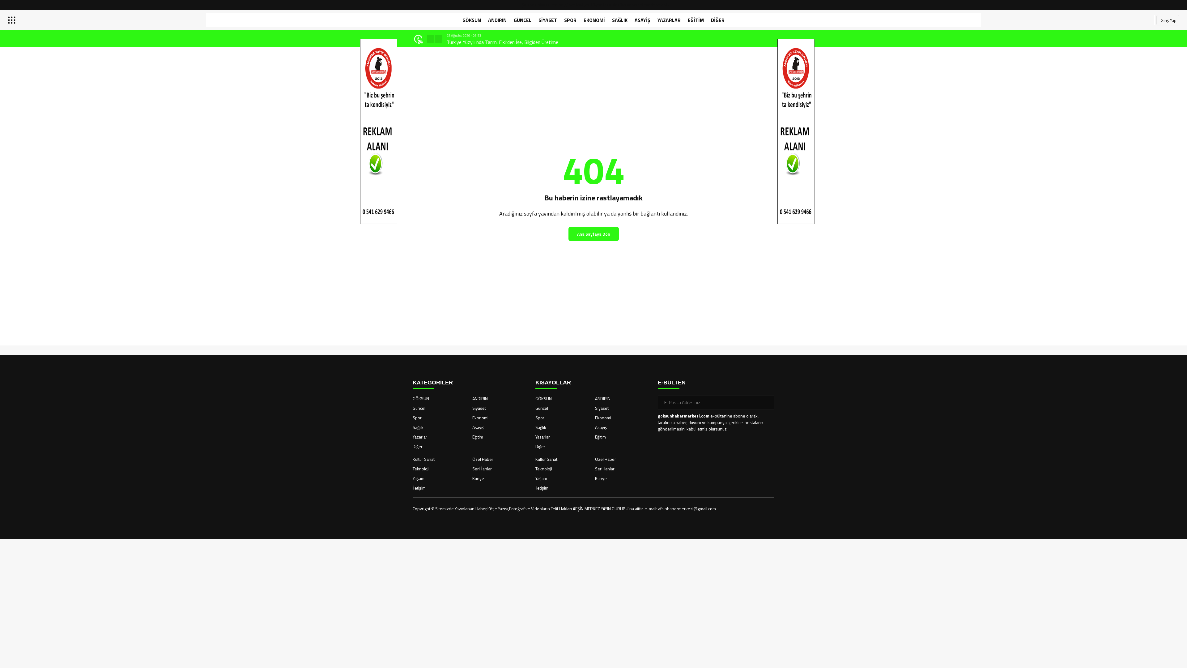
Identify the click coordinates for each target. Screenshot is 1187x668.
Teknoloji (421, 468)
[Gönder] (767, 402)
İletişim (419, 488)
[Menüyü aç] (12, 20)
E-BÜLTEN (672, 382)
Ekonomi (594, 20)
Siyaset (547, 20)
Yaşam (418, 478)
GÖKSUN (471, 20)
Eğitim (696, 20)
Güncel (522, 20)
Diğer (718, 20)
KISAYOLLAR (553, 382)
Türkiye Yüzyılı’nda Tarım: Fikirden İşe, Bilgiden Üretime (502, 42)
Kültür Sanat (424, 459)
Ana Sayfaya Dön (593, 234)
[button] (430, 39)
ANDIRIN (497, 20)
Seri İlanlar (482, 468)
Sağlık (620, 20)
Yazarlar (669, 20)
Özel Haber (482, 459)
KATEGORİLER (433, 382)
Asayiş (642, 20)
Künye (478, 478)
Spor (570, 20)
